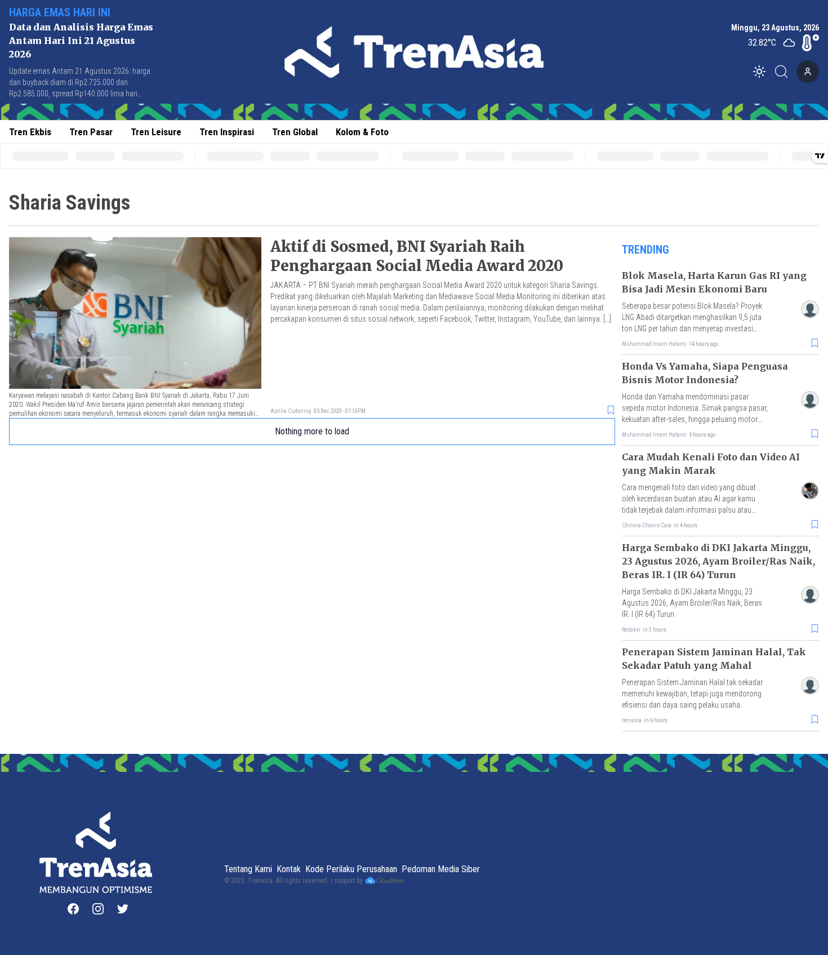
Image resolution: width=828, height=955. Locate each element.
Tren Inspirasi (226, 131)
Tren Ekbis (30, 131)
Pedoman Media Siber (441, 869)
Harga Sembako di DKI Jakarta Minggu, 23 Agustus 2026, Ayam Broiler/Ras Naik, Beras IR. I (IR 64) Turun (718, 561)
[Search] (784, 71)
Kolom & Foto (362, 131)
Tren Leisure (156, 131)
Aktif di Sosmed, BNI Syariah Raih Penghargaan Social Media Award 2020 (416, 256)
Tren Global (295, 131)
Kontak (289, 869)
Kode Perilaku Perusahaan (351, 869)
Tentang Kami (248, 869)
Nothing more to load (312, 431)
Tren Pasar (91, 131)
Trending (645, 249)
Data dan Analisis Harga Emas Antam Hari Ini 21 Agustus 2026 (81, 40)
